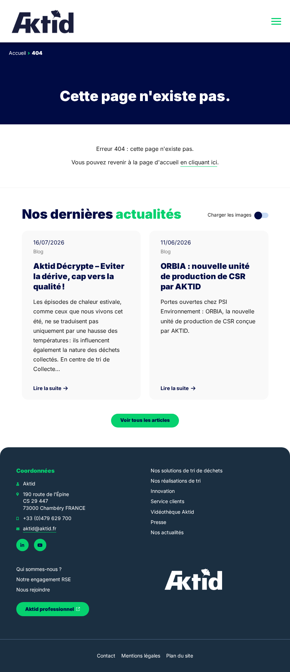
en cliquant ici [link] (198, 162)
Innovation (163, 491)
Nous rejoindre (33, 589)
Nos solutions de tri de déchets (186, 470)
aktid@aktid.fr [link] (39, 528)
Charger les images (229, 215)
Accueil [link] (17, 53)
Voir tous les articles (145, 420)
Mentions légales (140, 656)
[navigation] (276, 21)
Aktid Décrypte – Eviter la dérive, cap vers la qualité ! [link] (78, 276)
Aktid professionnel (50, 609)
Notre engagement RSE (43, 579)
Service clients (167, 501)
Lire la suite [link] (48, 388)
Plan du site (179, 656)
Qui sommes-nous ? (39, 569)
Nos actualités (167, 532)
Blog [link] (38, 251)
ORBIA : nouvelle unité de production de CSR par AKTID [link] (205, 276)
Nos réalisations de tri (176, 481)
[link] (43, 21)
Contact (106, 656)
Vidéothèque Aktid (172, 512)
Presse (158, 522)
